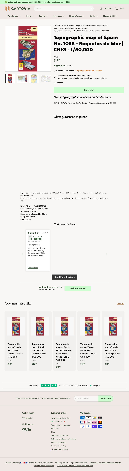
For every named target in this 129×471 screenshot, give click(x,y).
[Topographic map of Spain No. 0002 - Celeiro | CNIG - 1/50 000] (40, 339)
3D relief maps (76, 16)
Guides (92, 16)
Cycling (42, 16)
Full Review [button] (33, 268)
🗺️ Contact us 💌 (58, 421)
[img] (33, 233)
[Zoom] (28, 48)
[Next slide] (107, 254)
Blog (53, 432)
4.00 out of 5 (58, 287)
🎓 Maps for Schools (59, 449)
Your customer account (60, 425)
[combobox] (64, 8)
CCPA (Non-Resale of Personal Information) (75, 466)
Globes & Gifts (109, 16)
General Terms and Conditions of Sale (105, 463)
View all (120, 303)
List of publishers (58, 442)
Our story (55, 428)
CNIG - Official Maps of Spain (67, 103)
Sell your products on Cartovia (63, 439)
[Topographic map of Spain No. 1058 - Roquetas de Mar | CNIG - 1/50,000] (89, 133)
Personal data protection (44, 466)
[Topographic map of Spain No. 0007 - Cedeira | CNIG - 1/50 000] (89, 339)
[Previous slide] (22, 254)
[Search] (91, 8)
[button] (59, 66)
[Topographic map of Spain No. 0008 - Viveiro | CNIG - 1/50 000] (113, 339)
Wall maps (57, 16)
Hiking (29, 16)
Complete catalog (58, 446)
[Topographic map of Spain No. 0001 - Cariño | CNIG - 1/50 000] (16, 339)
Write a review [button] (77, 288)
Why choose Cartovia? (60, 418)
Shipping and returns (60, 435)
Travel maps (13, 16)
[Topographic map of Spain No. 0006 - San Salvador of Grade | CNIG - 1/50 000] (64, 341)
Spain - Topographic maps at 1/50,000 (99, 103)
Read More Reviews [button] (64, 277)
